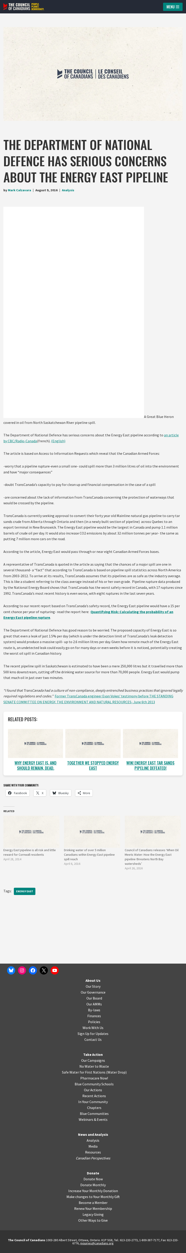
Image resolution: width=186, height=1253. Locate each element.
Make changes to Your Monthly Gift (93, 1196)
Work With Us (93, 1027)
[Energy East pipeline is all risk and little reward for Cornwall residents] (31, 832)
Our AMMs (94, 1004)
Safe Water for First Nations (83, 1072)
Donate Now (93, 1179)
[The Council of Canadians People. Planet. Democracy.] (23, 6)
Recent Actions (94, 1096)
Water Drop (116, 1072)
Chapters (94, 1107)
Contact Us (93, 1039)
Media (93, 1146)
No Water (87, 1066)
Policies (94, 1021)
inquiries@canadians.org (97, 1243)
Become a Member (93, 1202)
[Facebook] (33, 970)
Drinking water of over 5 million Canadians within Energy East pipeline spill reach (89, 854)
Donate (93, 1173)
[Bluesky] (11, 970)
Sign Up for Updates (93, 1033)
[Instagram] (22, 970)
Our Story (93, 986)
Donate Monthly (93, 1185)
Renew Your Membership (93, 1208)
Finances (94, 1016)
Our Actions (93, 1090)
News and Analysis (93, 1134)
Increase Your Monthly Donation (93, 1190)
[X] (44, 970)
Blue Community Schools (94, 1084)
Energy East (24, 891)
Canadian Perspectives (93, 1158)
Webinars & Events (93, 1119)
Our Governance (93, 992)
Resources (93, 1152)
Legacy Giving (93, 1214)
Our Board (94, 998)
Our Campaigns (93, 1060)
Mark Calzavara (19, 190)
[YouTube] (55, 970)
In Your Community (93, 1101)
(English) (58, 441)
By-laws (94, 1010)
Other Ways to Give (93, 1220)
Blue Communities (94, 1113)
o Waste (102, 1066)
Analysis (68, 190)
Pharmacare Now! (94, 1078)
